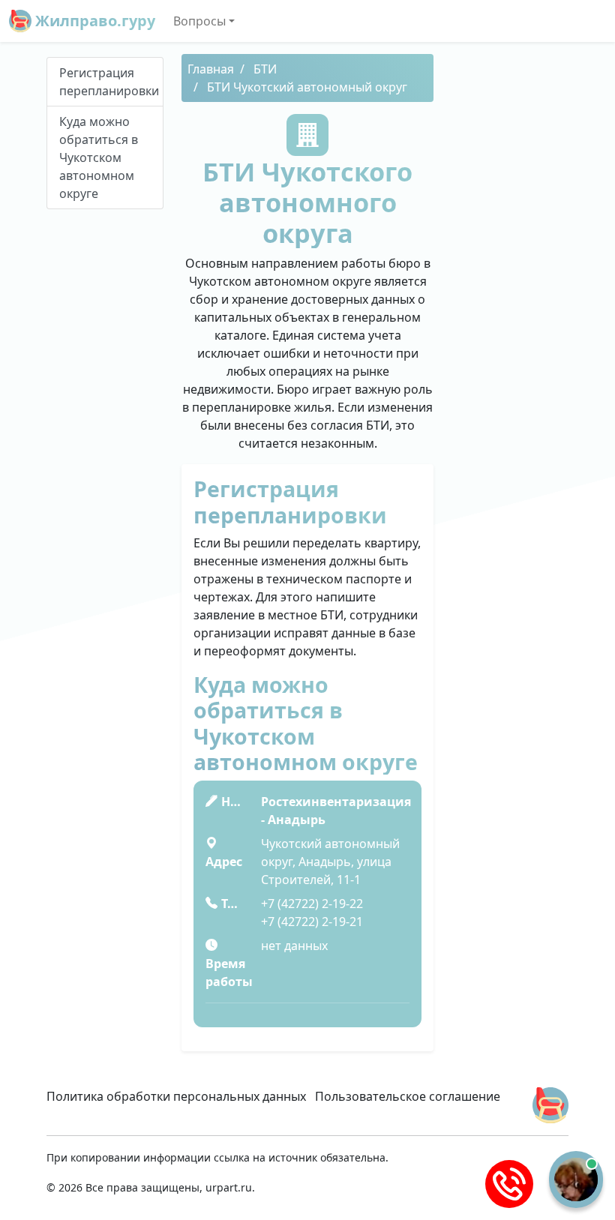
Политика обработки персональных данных (176, 1096)
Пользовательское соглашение (407, 1096)
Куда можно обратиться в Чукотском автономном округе (98, 157)
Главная (211, 69)
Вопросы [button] (199, 21)
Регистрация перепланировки (109, 81)
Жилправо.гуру (93, 20)
